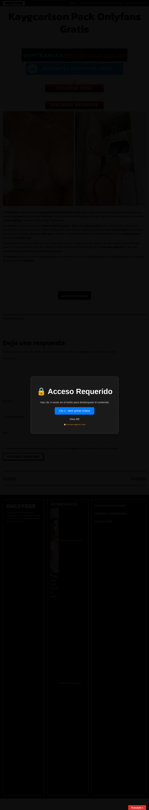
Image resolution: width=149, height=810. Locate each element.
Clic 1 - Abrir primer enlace (74, 410)
